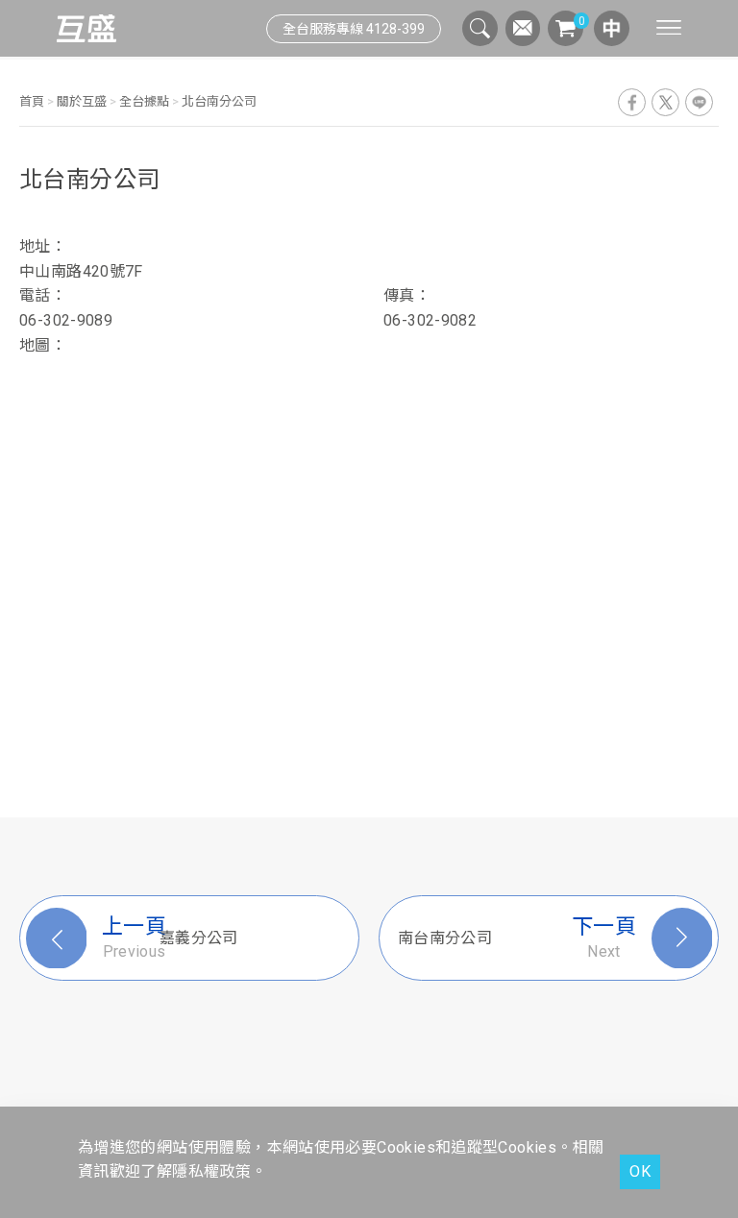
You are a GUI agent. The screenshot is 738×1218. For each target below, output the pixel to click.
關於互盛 (82, 101)
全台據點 (144, 101)
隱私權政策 (211, 1171)
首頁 (33, 101)
